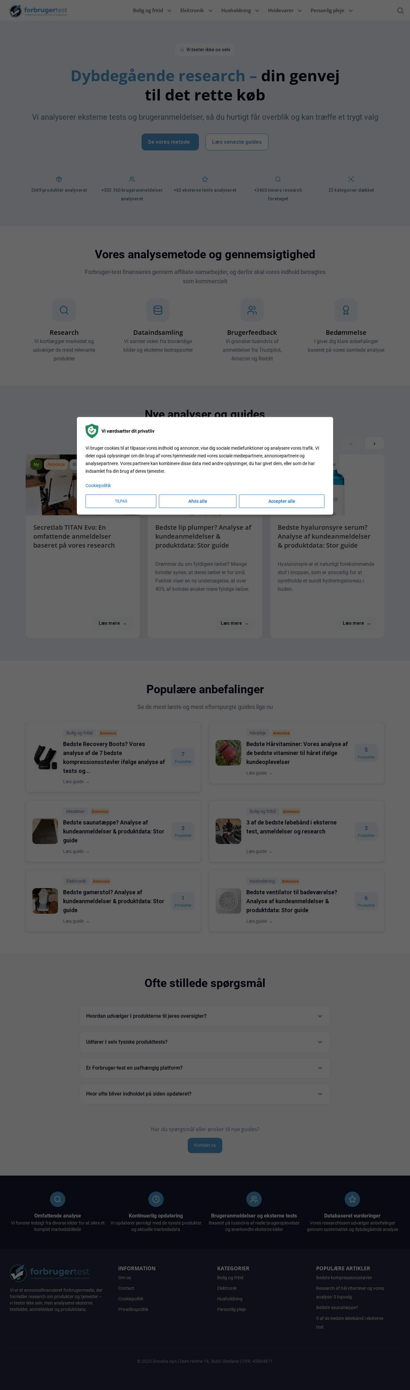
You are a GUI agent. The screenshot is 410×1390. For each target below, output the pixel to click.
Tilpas (121, 501)
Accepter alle (281, 500)
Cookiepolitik (98, 485)
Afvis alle (197, 500)
